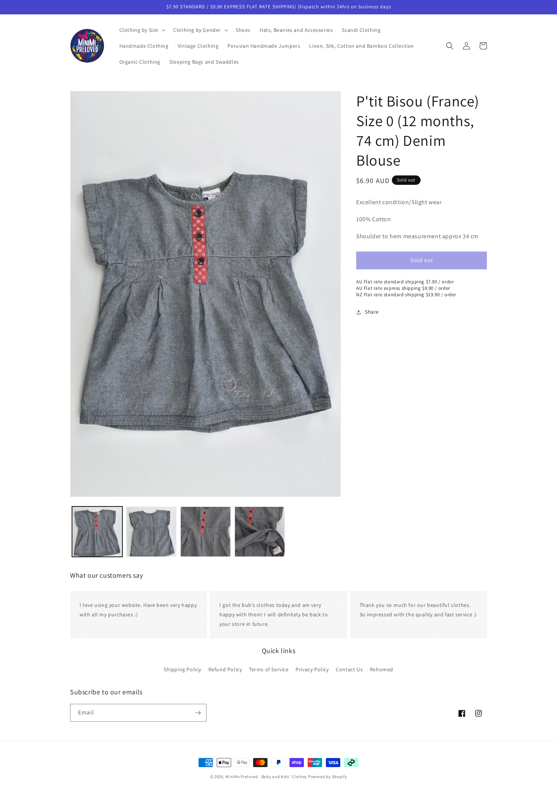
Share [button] (372, 311)
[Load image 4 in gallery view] (260, 531)
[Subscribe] (197, 713)
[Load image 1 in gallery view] (97, 531)
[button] (142, 30)
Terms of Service (269, 669)
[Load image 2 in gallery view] (151, 531)
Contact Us (349, 669)
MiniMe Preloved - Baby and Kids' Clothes (266, 776)
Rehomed (381, 669)
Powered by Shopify (327, 776)
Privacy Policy (312, 669)
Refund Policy (225, 669)
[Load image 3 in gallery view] (205, 531)
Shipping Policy (182, 669)
